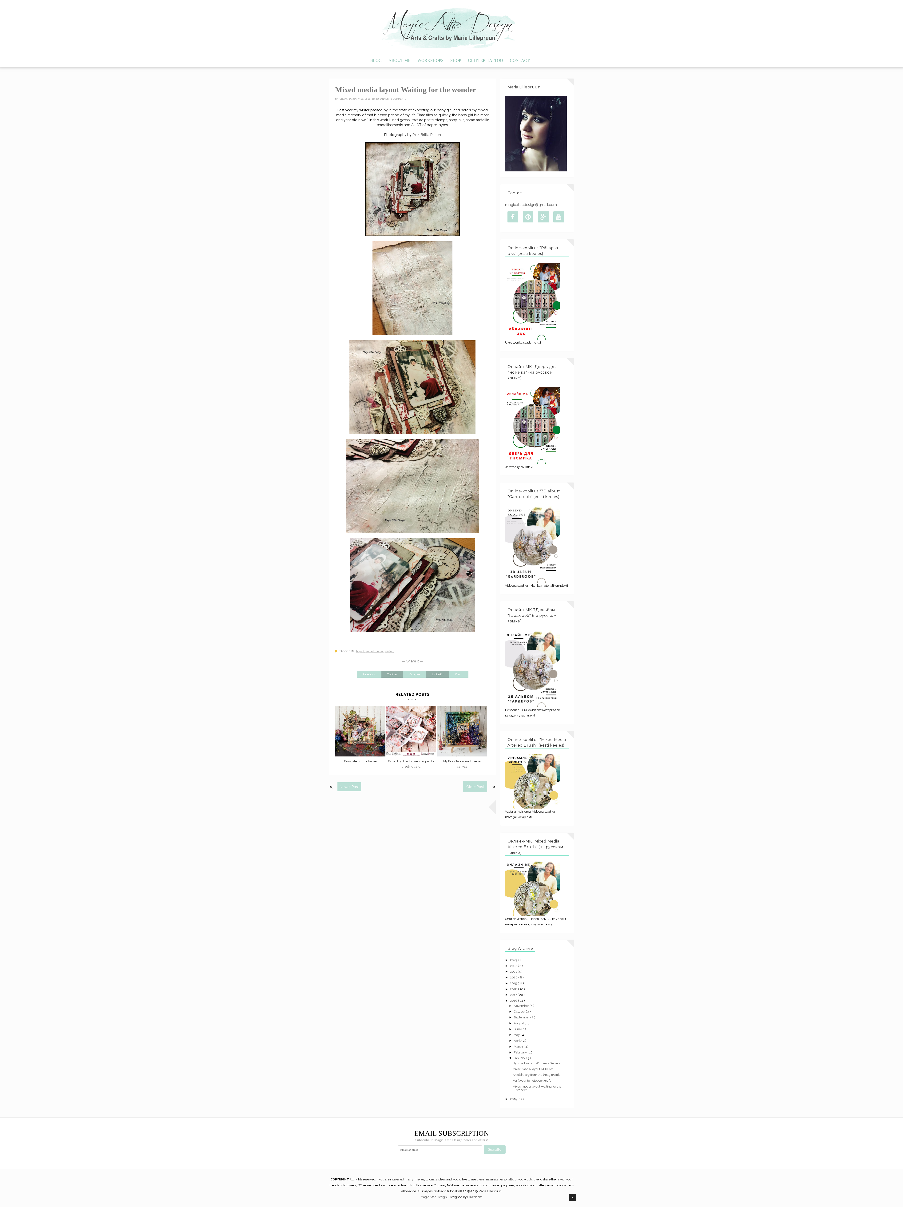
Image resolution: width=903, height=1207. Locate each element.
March (518, 1046)
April (517, 1040)
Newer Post (349, 787)
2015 (514, 1099)
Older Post (475, 787)
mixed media (375, 651)
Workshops (430, 60)
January (520, 1058)
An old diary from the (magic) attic (536, 1074)
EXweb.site (475, 1197)
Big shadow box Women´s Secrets (536, 1063)
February (520, 1052)
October (520, 1011)
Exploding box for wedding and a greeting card (411, 764)
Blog (376, 60)
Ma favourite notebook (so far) (533, 1080)
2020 (514, 977)
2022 (514, 966)
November (522, 1006)
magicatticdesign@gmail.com (531, 204)
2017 (514, 995)
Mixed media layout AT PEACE (534, 1069)
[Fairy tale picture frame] (360, 731)
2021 (514, 971)
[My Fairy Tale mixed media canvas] (462, 731)
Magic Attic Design (434, 1197)
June (517, 1029)
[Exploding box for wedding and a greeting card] (411, 731)
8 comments (398, 99)
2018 (514, 989)
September (522, 1017)
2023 (514, 960)
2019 (514, 983)
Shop (455, 60)
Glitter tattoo (485, 60)
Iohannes (382, 99)
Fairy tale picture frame (360, 761)
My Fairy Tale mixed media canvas (462, 764)
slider (389, 651)
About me (399, 60)
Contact (520, 60)
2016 (514, 1000)
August (519, 1023)
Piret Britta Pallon (426, 135)
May (517, 1035)
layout (360, 651)
